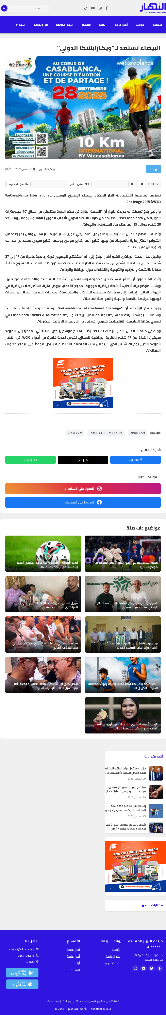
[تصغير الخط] (142, 184)
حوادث (140, 24)
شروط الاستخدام (77, 1009)
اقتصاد (86, 24)
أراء (77, 963)
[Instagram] (100, 8)
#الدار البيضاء (75, 432)
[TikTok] (85, 8)
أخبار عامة (121, 24)
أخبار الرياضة (113, 956)
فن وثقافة (41, 24)
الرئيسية (116, 950)
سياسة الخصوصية (101, 1009)
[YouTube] (93, 8)
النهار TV (20, 24)
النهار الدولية (64, 24)
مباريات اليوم (113, 963)
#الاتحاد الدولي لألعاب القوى (106, 432)
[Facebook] (107, 8)
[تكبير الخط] (132, 184)
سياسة (157, 24)
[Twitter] (151, 968)
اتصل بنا (59, 1009)
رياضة (102, 24)
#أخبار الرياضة (137, 432)
